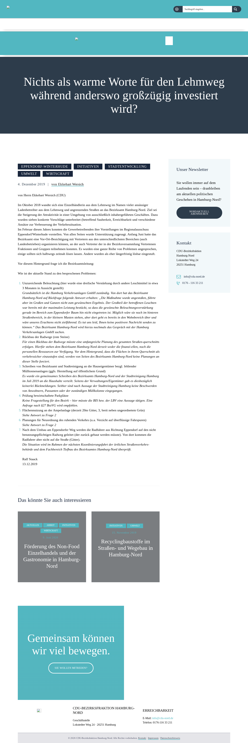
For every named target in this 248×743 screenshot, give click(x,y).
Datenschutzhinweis (170, 738)
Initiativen (88, 166)
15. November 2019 (124, 532)
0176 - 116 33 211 (192, 282)
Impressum (153, 738)
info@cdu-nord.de (194, 276)
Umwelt (29, 174)
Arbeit (50, 525)
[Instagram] (238, 23)
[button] (169, 40)
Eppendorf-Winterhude (44, 166)
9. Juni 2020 (50, 537)
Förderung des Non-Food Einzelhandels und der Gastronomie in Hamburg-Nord (51, 556)
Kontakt (142, 738)
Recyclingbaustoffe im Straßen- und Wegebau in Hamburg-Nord (125, 547)
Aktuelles (33, 525)
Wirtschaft (57, 174)
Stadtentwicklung (127, 166)
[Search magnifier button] (236, 9)
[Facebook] (226, 23)
